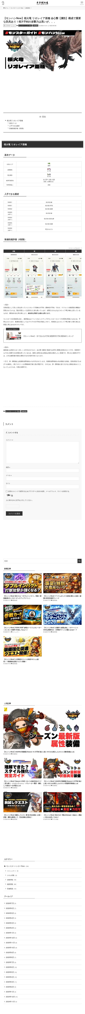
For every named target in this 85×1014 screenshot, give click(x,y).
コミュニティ (12, 871)
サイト (8, 483)
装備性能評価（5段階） (17, 128)
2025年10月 (11, 947)
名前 (8, 467)
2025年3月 (11, 982)
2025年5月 (11, 972)
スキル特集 (12, 875)
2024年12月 (12, 996)
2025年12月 (11, 937)
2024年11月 (11, 1001)
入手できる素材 (14, 126)
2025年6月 (11, 967)
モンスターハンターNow (25, 25)
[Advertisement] (42, 91)
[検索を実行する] (79, 561)
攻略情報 (35, 25)
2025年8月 (11, 957)
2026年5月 (11, 913)
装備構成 (11, 888)
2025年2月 (11, 987)
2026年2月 (11, 928)
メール (9, 475)
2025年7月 (11, 962)
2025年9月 (11, 952)
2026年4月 (11, 918)
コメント (9, 440)
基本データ (13, 123)
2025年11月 (11, 942)
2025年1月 (11, 991)
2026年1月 (11, 932)
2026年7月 (11, 903)
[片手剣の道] (42, 3)
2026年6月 (11, 908)
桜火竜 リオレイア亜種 (15, 120)
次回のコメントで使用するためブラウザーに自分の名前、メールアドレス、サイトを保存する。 (39, 491)
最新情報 (11, 884)
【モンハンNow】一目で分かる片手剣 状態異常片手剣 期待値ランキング (48, 336)
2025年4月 (11, 977)
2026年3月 (11, 923)
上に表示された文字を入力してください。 (19, 500)
